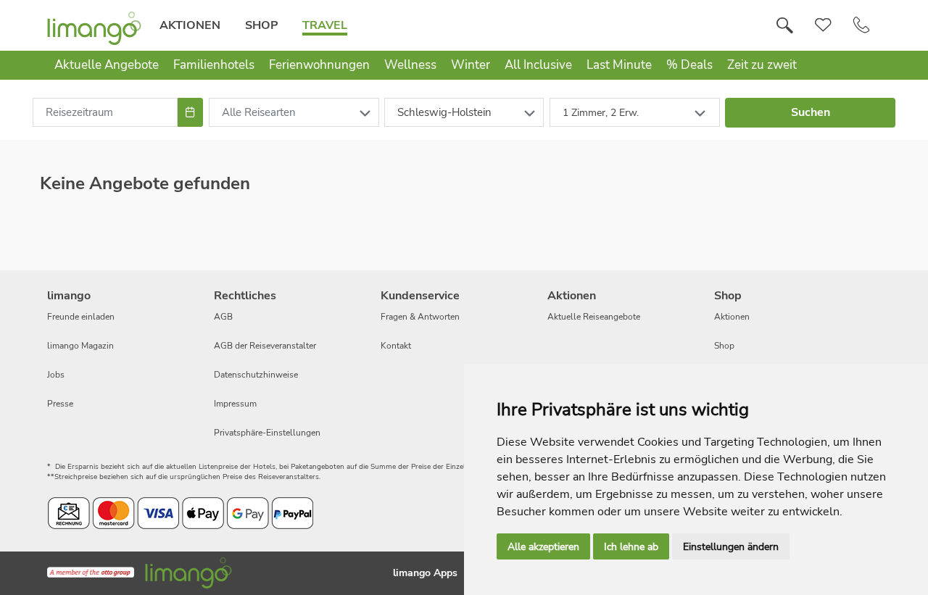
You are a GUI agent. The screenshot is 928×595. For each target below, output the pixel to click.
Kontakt (396, 345)
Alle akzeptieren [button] (543, 547)
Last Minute (619, 65)
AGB (223, 317)
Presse (60, 403)
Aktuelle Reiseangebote (593, 317)
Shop (261, 25)
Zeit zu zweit (762, 65)
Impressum (235, 403)
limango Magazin (80, 345)
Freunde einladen (81, 317)
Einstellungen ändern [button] (731, 547)
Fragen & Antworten (420, 317)
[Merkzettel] (823, 25)
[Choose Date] (190, 112)
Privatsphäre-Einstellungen (267, 432)
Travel (324, 25)
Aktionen (190, 25)
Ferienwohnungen (319, 65)
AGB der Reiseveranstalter (265, 345)
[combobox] (105, 112)
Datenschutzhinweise (256, 374)
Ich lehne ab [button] (631, 547)
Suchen (810, 112)
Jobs (56, 374)
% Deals (689, 65)
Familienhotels (213, 65)
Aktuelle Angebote (106, 65)
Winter (470, 65)
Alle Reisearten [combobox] (259, 112)
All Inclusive (538, 65)
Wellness (410, 65)
